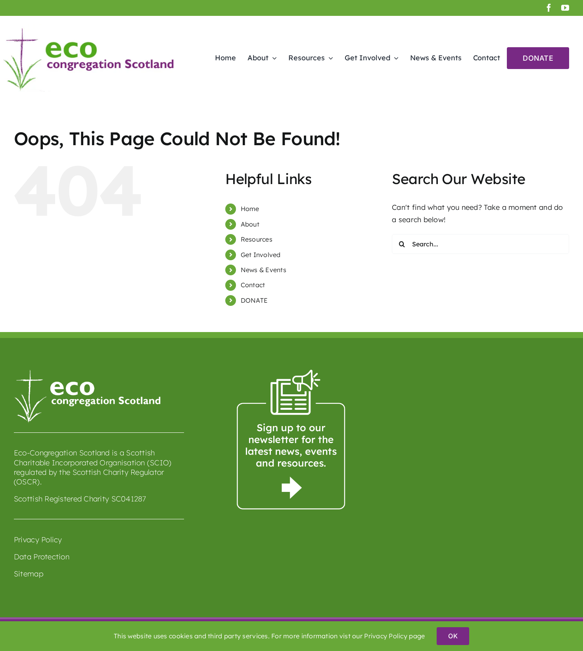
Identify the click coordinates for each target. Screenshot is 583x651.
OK (452, 636)
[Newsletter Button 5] (291, 373)
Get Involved (261, 255)
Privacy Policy (38, 539)
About (250, 224)
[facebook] (549, 8)
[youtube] (565, 8)
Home (250, 209)
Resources (256, 239)
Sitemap (28, 573)
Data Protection (41, 556)
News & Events (264, 270)
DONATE (254, 300)
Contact (253, 285)
